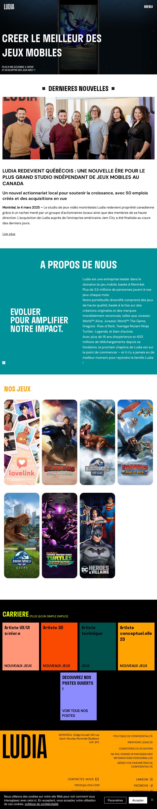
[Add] (20, 647)
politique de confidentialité (41, 804)
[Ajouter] (136, 695)
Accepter (138, 800)
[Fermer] (152, 800)
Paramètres (115, 800)
